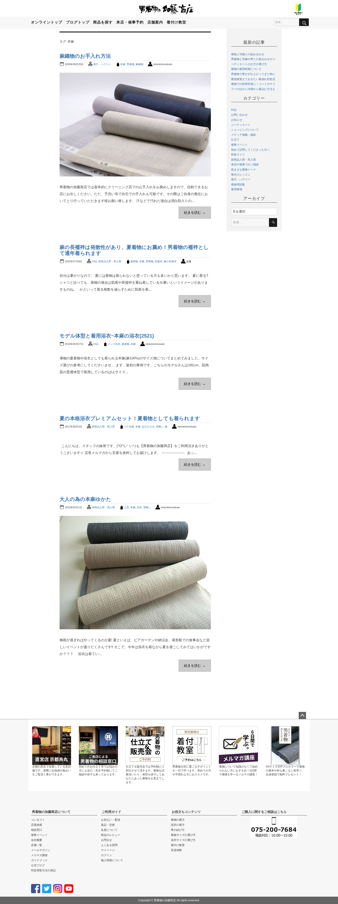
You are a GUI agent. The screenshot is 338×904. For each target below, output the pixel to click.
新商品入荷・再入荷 (109, 261)
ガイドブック (39, 860)
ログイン (106, 855)
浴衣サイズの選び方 (183, 840)
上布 (126, 507)
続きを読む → (195, 212)
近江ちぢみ (148, 426)
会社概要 (36, 840)
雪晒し (159, 426)
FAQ (94, 261)
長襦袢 (158, 261)
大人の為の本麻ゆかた (85, 499)
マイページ (108, 850)
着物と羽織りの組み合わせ (247, 54)
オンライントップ (46, 22)
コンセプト (38, 819)
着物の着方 (178, 819)
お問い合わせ (239, 114)
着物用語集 (238, 184)
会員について (109, 830)
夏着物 (134, 261)
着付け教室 (176, 22)
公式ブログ (38, 865)
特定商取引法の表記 (43, 870)
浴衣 (139, 507)
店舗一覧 (36, 845)
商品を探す (103, 22)
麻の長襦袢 (170, 261)
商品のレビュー (110, 835)
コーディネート (240, 125)
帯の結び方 (178, 830)
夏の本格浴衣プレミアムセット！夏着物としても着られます (130, 418)
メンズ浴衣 (114, 344)
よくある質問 (109, 845)
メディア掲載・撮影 (243, 134)
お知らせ (236, 119)
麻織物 (139, 64)
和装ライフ (238, 154)
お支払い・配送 (110, 819)
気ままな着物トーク (243, 169)
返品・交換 (108, 824)
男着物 (130, 64)
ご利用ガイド (111, 812)
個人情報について (112, 860)
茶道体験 (176, 850)
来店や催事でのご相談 (245, 164)
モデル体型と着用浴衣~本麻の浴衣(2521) (107, 336)
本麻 (122, 64)
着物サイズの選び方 (183, 835)
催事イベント (239, 144)
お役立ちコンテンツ (186, 812)
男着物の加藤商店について (51, 812)
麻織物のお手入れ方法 (85, 56)
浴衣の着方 (178, 824)
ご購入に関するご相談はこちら (264, 812)
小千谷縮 (129, 426)
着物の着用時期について (246, 69)
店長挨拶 (36, 824)
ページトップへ (302, 715)
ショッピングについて (245, 129)
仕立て (235, 139)
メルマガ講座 (39, 855)
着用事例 (236, 189)
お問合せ (106, 840)
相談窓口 (36, 830)
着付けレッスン (240, 174)
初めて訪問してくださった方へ (250, 149)
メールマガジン (40, 850)
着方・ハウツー (102, 64)
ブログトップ (77, 22)
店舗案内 (155, 22)
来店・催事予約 (130, 22)
